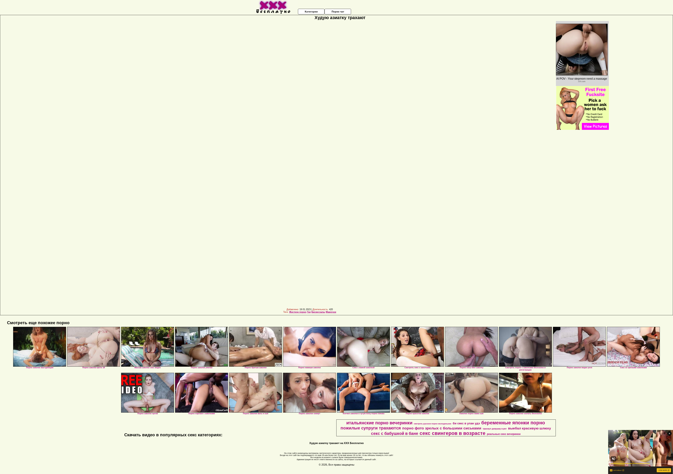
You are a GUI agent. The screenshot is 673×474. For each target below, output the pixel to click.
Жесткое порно (297, 312)
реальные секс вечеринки (504, 434)
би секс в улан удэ (466, 423)
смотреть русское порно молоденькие (432, 424)
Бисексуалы (318, 312)
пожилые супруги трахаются (371, 428)
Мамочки (331, 312)
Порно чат (338, 11)
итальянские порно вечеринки (379, 422)
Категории (311, 11)
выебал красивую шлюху (529, 428)
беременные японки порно (513, 422)
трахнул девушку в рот (495, 429)
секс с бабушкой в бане (394, 433)
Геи (309, 312)
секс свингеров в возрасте (452, 433)
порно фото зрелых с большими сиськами (441, 428)
